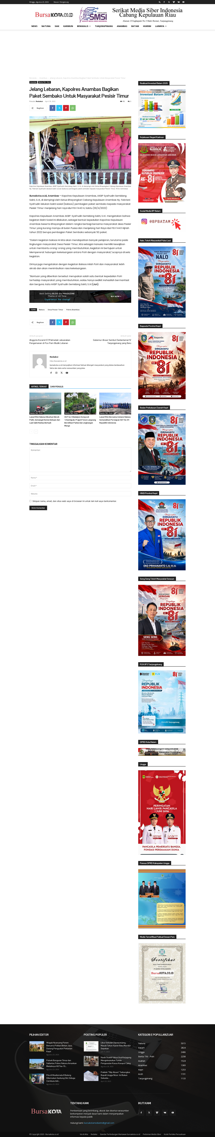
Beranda (33, 78)
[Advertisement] (107, 51)
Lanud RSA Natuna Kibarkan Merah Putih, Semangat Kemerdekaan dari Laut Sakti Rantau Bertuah (44, 420)
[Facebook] (164, 2)
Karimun (68, 26)
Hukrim (147, 26)
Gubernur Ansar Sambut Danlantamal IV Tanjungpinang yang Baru (112, 341)
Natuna (46, 26)
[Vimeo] (174, 2)
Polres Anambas (73, 309)
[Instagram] (57, 373)
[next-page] (36, 431)
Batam (135, 26)
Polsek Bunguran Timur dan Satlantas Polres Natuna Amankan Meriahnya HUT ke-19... (61, 1063)
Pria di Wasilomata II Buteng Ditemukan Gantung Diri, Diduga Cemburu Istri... (60, 1078)
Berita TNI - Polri (44, 82)
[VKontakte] (178, 2)
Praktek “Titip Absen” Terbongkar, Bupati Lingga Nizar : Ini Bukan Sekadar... (115, 1075)
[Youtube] (183, 2)
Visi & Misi (84, 1134)
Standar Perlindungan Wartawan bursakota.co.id (120, 1134)
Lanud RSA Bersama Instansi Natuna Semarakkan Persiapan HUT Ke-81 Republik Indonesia (114, 420)
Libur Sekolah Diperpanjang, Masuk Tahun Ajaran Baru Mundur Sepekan (116, 1045)
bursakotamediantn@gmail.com (99, 1122)
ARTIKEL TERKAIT (39, 386)
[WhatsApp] (73, 108)
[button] (160, 2)
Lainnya (159, 26)
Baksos (42, 309)
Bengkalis (82, 26)
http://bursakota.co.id (58, 361)
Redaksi (39, 101)
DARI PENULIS (56, 386)
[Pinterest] (66, 108)
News (34, 26)
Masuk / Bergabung (61, 2)
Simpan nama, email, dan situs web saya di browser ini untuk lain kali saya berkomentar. (74, 501)
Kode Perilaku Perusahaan (175, 1134)
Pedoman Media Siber (152, 1134)
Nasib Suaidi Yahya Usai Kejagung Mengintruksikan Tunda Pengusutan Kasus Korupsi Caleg (116, 1060)
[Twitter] (169, 2)
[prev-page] (31, 431)
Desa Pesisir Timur (55, 309)
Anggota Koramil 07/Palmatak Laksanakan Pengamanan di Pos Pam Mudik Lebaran (49, 341)
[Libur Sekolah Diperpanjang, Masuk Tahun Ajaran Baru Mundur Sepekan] (91, 1046)
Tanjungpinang (104, 26)
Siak (57, 26)
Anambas (122, 26)
